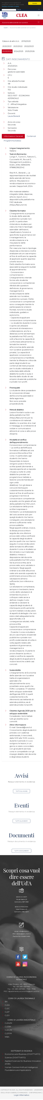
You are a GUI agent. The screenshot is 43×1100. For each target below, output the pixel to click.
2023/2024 (7, 51)
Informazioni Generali (13, 136)
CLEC (7, 1008)
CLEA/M (8, 1023)
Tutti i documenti (21, 851)
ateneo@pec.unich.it (23, 934)
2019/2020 (26, 41)
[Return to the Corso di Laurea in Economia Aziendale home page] (21, 15)
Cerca (19, 9)
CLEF (7, 1012)
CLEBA (8, 1026)
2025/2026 (30, 51)
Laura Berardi (14, 116)
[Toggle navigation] (39, 9)
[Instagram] (25, 964)
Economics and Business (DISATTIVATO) (22, 1054)
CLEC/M (8, 1030)
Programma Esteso (12, 141)
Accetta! (34, 3)
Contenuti (31, 136)
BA (6, 1001)
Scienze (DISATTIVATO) (15, 1057)
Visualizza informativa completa (10, 6)
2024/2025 (18, 51)
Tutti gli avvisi (21, 791)
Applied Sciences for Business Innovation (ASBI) (23, 1062)
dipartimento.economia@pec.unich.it (23, 991)
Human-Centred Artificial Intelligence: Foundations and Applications (21, 1068)
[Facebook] (18, 957)
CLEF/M (8, 1033)
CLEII (7, 1015)
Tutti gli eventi (21, 821)
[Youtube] (18, 964)
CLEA (6, 28)
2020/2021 (7, 46)
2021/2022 (17, 46)
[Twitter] (25, 957)
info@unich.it (24, 931)
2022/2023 (29, 46)
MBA (7, 1037)
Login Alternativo (21, 1095)
